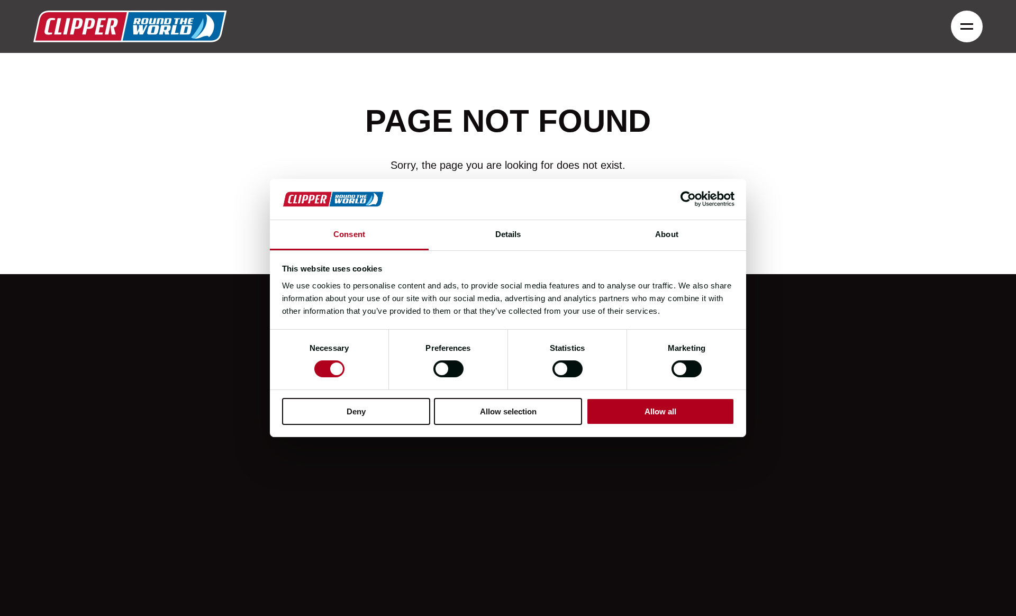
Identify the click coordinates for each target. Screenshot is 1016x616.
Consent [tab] (349, 234)
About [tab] (666, 234)
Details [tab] (508, 234)
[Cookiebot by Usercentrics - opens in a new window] (688, 199)
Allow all (660, 411)
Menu (967, 26)
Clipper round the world (130, 26)
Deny (356, 411)
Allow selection (508, 411)
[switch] (448, 368)
